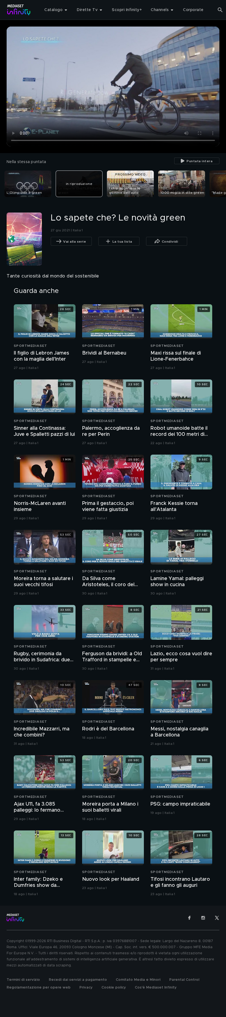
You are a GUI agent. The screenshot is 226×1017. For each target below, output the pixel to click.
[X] (216, 917)
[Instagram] (203, 917)
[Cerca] (220, 10)
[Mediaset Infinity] (19, 9)
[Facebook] (189, 917)
